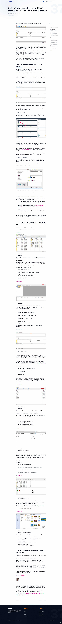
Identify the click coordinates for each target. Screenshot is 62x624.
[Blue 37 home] (10, 1)
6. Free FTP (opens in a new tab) (53, 45)
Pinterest (42, 614)
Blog (43, 1)
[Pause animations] (60, 622)
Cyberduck (20, 385)
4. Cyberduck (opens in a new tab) (54, 40)
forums (39, 363)
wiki (44, 363)
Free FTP (19, 475)
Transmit (19, 428)
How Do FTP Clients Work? (53, 30)
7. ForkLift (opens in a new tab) (54, 46)
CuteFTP (19, 281)
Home (17, 23)
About (41, 1)
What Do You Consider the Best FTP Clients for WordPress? (54, 48)
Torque (27, 594)
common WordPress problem (26, 149)
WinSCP (19, 232)
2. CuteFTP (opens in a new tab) (53, 37)
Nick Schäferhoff (21, 575)
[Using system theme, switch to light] (53, 1)
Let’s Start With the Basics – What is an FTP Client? (53, 25)
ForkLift (19, 511)
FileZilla (19, 329)
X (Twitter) (42, 611)
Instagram (42, 612)
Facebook (42, 609)
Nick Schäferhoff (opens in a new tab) (53, 50)
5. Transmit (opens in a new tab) (53, 43)
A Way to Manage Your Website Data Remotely (54, 27)
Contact (50, 1)
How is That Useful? (52, 29)
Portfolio (47, 1)
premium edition (40, 505)
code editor (24, 46)
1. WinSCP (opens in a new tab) (54, 35)
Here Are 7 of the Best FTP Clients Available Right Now (53, 34)
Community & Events (11, 15)
